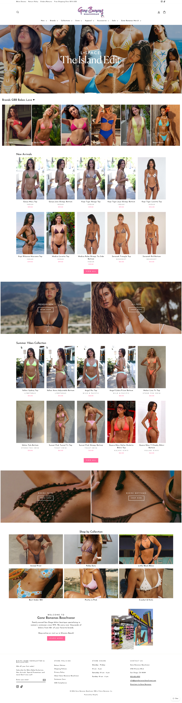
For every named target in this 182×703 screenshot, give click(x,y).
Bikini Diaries (21, 1)
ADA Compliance (60, 683)
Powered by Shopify (91, 694)
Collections (66, 21)
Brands (53, 21)
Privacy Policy (59, 672)
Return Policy (33, 1)
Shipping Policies (60, 669)
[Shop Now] (46, 308)
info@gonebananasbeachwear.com (143, 680)
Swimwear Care (60, 679)
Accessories (102, 21)
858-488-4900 (135, 676)
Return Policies (59, 665)
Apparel (88, 21)
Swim (77, 21)
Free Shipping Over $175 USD (65, 1)
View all (91, 271)
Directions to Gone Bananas (140, 684)
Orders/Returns (46, 1)
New (43, 21)
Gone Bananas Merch (130, 21)
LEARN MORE (56, 638)
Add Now (30, 197)
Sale (114, 21)
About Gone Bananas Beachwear (66, 676)
